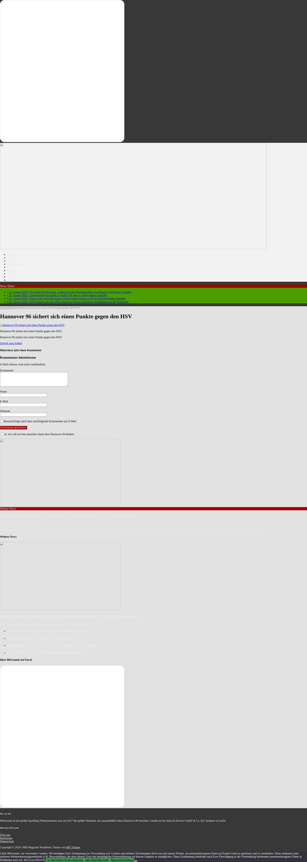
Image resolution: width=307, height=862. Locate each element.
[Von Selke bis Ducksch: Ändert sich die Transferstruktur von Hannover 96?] (60, 505)
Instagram (12, 270)
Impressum (6, 838)
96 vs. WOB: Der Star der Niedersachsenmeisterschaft (46, 652)
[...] (266, 529)
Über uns (12, 280)
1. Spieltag (13, 254)
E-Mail (4, 401)
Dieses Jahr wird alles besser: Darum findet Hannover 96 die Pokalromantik (69, 616)
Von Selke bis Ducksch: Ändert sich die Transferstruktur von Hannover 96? (69, 516)
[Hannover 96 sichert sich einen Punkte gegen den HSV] (32, 325)
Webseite (5, 411)
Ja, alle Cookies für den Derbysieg (65, 860)
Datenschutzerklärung (122, 860)
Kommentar (6, 370)
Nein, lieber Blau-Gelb (96, 860)
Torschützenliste (16, 264)
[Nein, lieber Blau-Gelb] (135, 860)
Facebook (12, 276)
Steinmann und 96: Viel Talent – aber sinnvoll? (41, 638)
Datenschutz (7, 841)
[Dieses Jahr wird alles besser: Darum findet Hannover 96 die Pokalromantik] (60, 608)
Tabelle (11, 260)
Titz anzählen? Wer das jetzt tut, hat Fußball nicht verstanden (52, 645)
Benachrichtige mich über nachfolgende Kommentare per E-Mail (40, 421)
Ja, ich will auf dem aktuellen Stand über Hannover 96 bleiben (39, 434)
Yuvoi (10, 267)
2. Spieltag (13, 257)
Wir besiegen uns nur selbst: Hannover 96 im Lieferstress (48, 631)
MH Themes (73, 847)
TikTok (11, 273)
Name (3, 391)
